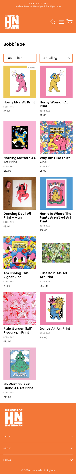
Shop (6, 436)
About (7, 448)
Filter (17, 58)
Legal (7, 460)
